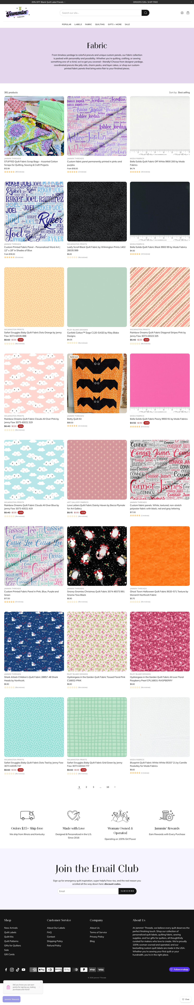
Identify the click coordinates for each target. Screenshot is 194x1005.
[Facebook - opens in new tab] (6, 970)
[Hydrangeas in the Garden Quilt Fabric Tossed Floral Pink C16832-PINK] (97, 641)
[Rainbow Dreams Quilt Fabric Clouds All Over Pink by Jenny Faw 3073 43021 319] (34, 383)
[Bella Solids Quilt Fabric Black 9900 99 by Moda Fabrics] (160, 211)
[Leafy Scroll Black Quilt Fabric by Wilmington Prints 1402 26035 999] (97, 211)
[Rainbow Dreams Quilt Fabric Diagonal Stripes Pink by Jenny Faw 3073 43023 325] (160, 297)
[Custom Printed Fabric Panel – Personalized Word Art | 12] (34, 211)
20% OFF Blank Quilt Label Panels (47, 2)
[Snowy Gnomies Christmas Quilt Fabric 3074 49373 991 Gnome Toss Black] (97, 556)
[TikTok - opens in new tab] (18, 970)
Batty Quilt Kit (74, 418)
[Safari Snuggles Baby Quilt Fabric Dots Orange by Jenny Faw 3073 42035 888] (34, 297)
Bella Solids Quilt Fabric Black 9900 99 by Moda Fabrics (158, 247)
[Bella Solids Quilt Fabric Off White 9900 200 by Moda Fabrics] (160, 126)
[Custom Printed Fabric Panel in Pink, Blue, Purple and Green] (34, 556)
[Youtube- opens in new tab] (23, 970)
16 (107, 787)
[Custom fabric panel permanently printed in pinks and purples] (97, 126)
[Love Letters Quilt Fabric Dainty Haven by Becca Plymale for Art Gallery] (97, 470)
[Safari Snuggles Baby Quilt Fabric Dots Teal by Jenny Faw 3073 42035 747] (34, 727)
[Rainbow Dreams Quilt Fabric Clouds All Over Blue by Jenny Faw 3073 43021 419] (34, 470)
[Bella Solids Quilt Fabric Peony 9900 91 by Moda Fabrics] (160, 383)
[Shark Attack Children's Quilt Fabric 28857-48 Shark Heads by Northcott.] (34, 641)
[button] (104, 13)
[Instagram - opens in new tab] (12, 970)
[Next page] (115, 787)
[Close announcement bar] (191, 2)
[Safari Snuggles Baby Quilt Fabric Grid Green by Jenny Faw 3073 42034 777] (97, 727)
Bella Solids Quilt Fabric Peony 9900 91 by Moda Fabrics (159, 418)
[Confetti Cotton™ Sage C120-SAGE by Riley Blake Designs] (97, 297)
